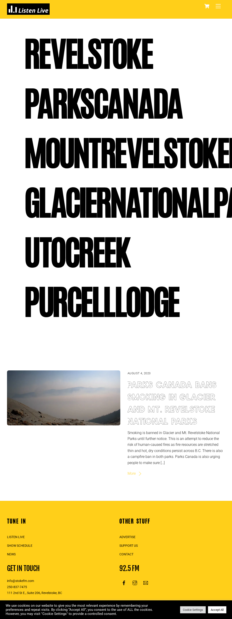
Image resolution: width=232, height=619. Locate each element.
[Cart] (206, 6)
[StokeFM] (28, 12)
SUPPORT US (128, 546)
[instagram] (134, 582)
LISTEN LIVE (16, 537)
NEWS (11, 554)
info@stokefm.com (20, 581)
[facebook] (123, 582)
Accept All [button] (217, 610)
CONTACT (126, 554)
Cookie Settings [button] (193, 610)
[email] (145, 582)
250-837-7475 (17, 587)
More (132, 473)
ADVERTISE (127, 537)
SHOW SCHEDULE (19, 546)
